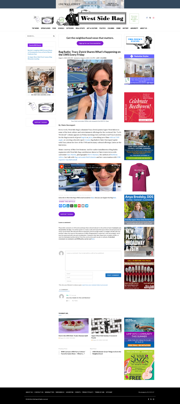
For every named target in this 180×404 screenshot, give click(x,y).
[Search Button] (54, 36)
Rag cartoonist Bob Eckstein (85, 157)
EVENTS (77, 392)
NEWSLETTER (49, 392)
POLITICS (102, 28)
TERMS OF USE (99, 392)
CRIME (118, 28)
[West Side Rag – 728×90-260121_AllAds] (90, 4)
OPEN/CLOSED (45, 28)
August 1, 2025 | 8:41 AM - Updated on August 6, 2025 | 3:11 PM (77, 58)
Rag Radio (61, 195)
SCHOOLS (61, 28)
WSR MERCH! (60, 392)
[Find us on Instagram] (153, 17)
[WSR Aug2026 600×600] (139, 332)
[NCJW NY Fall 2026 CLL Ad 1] (139, 145)
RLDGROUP (150, 392)
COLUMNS (111, 28)
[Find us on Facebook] (146, 17)
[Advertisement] (139, 303)
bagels (83, 137)
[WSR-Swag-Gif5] (139, 177)
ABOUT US (143, 28)
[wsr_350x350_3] (139, 107)
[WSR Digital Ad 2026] (139, 274)
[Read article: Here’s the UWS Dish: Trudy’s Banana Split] (74, 325)
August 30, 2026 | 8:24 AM (100, 340)
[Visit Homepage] (97, 17)
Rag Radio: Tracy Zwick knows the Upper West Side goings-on (77, 195)
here (92, 197)
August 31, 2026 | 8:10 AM (67, 338)
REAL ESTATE (80, 28)
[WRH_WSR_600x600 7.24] (139, 69)
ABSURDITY (134, 28)
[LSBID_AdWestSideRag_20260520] (139, 364)
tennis (87, 140)
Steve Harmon (93, 155)
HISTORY (125, 28)
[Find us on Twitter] (150, 17)
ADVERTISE (69, 392)
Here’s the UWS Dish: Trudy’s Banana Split (73, 336)
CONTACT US (38, 392)
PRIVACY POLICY (87, 392)
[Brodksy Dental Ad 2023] (139, 209)
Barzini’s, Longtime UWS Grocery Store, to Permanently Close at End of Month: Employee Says (40, 52)
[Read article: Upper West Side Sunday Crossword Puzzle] (106, 325)
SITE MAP (109, 392)
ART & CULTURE (92, 28)
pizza (90, 137)
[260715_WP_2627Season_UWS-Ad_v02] (139, 242)
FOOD (54, 28)
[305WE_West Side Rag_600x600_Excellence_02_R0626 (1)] (41, 81)
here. (114, 197)
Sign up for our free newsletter (90, 43)
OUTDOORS (70, 28)
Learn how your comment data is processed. (95, 285)
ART (98, 58)
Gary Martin (71, 155)
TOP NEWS (35, 28)
